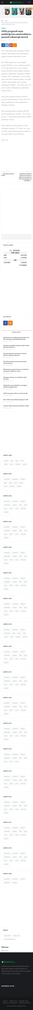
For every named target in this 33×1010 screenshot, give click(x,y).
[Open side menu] (2, 2)
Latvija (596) (7, 935)
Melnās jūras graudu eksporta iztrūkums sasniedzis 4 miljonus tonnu (16, 370)
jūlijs (12, 460)
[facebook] (5, 323)
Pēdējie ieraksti (16, 332)
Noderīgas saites (23, 1001)
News (6, 21)
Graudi (3, 28)
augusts (6, 460)
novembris (15, 501)
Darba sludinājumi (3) (9, 939)
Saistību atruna (13, 1001)
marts (11, 464)
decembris (7, 479)
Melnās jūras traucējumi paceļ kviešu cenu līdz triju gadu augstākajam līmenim (16, 338)
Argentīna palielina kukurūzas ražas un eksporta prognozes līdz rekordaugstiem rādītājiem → (25, 177)
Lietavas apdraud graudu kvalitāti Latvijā (16, 406)
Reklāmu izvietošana (25, 1003)
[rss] (10, 323)
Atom (6, 950)
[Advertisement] (16, 156)
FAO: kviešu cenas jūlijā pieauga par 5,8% (15, 399)
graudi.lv (5, 40)
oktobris (23, 501)
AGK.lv (24, 1006)
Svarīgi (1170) (16, 935)
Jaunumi (5, 1001)
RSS (2, 950)
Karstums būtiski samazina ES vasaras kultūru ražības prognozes (15, 354)
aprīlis (5, 464)
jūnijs (17, 460)
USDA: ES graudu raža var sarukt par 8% (15, 393)
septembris (15, 479)
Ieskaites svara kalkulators (10, 1003)
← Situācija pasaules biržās (7, 174)
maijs (22, 460)
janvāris (25, 464)
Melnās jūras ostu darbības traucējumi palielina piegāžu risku (15, 386)
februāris (18, 464)
